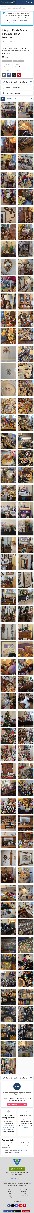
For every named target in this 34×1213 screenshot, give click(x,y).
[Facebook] (9, 1205)
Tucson (14, 1152)
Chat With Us (18, 1169)
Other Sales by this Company (18, 20)
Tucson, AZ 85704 (21, 1150)
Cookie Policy (25, 1198)
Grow (9, 1193)
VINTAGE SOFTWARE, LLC (21, 1172)
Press (24, 1193)
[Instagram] (17, 1205)
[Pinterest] (24, 1205)
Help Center (24, 1195)
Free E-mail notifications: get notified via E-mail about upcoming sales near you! (17, 1184)
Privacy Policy (24, 1191)
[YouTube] (20, 1205)
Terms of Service (24, 1189)
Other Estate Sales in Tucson (18, 23)
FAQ (9, 1189)
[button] (17, 82)
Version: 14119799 (17, 1178)
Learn (9, 1191)
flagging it (25, 1127)
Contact (9, 1198)
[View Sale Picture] (8, 110)
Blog (9, 1195)
